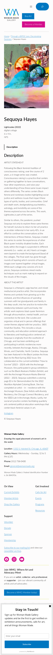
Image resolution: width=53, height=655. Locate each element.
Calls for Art (40, 492)
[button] (44, 48)
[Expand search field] (42, 6)
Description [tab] (12, 147)
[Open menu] (31, 6)
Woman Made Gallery (14, 434)
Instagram (8, 413)
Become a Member (33, 24)
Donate (7, 528)
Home (6, 36)
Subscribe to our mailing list (17, 548)
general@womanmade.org (22, 466)
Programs (39, 504)
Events (38, 498)
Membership (10, 540)
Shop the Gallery (12, 504)
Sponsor (8, 534)
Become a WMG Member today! (22, 592)
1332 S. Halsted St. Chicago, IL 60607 (30, 449)
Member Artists (11, 498)
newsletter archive (12, 551)
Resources (40, 510)
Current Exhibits (11, 492)
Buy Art (28, 16)
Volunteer (8, 522)
